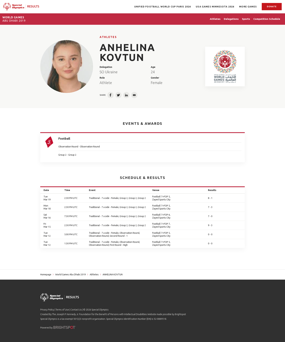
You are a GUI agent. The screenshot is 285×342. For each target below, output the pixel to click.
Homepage (45, 274)
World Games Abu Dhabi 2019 (70, 274)
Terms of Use (62, 309)
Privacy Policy (47, 309)
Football (64, 138)
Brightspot (180, 314)
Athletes (108, 36)
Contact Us (76, 309)
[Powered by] (64, 327)
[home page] (21, 6)
